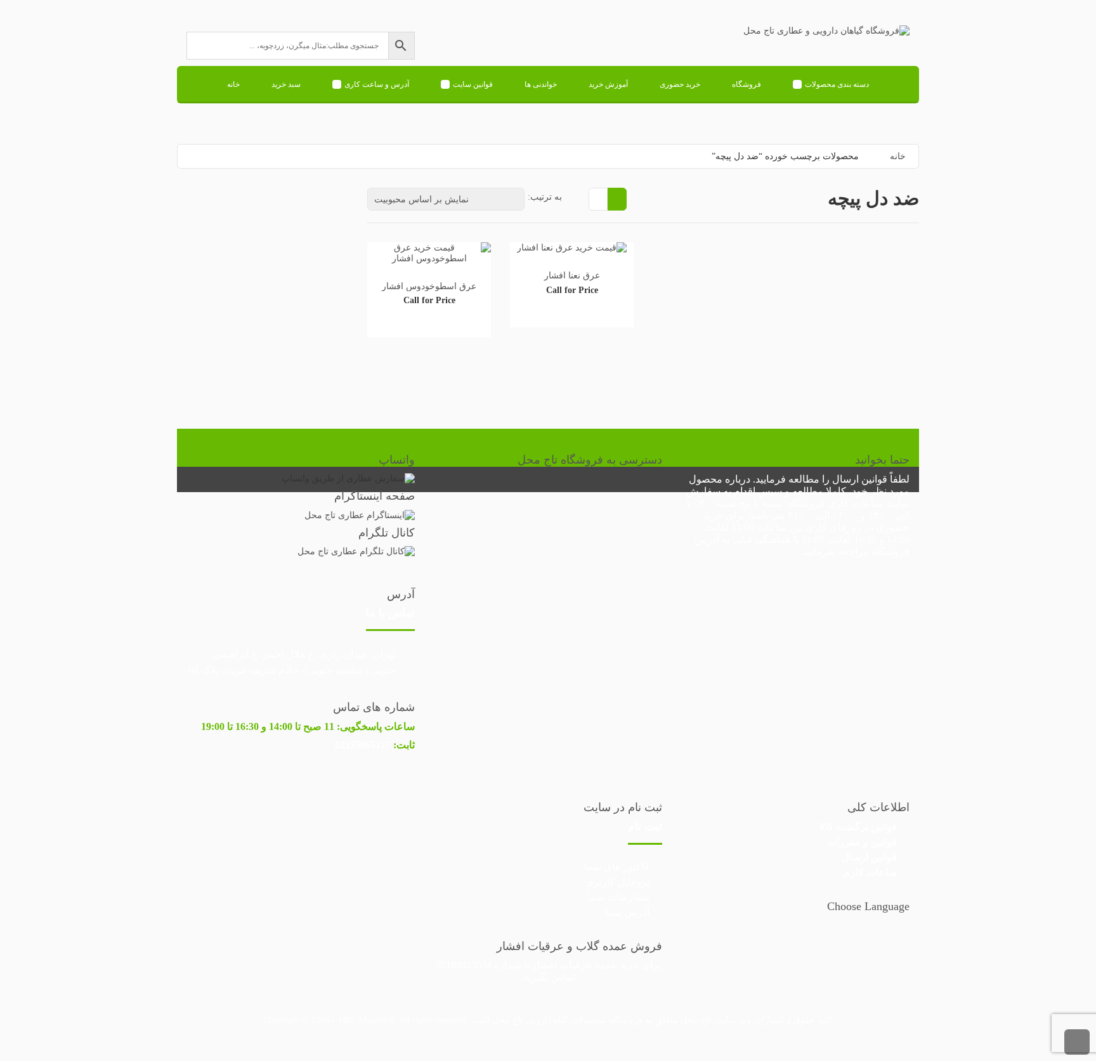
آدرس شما (627, 912)
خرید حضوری (680, 84)
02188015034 (464, 965)
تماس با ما (390, 612)
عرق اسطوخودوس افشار (429, 286)
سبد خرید (286, 84)
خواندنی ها (541, 84)
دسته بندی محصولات (837, 84)
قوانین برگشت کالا (858, 826)
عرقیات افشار (562, 965)
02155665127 (363, 744)
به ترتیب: (545, 197)
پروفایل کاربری (617, 881)
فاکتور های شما (616, 866)
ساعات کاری (869, 872)
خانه (233, 84)
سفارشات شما (618, 897)
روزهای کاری (833, 527)
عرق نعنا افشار (572, 275)
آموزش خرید (608, 84)
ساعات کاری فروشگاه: (833, 503)
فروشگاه (746, 84)
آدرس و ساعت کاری (376, 84)
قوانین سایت (473, 84)
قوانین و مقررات (862, 841)
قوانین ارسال (859, 479)
